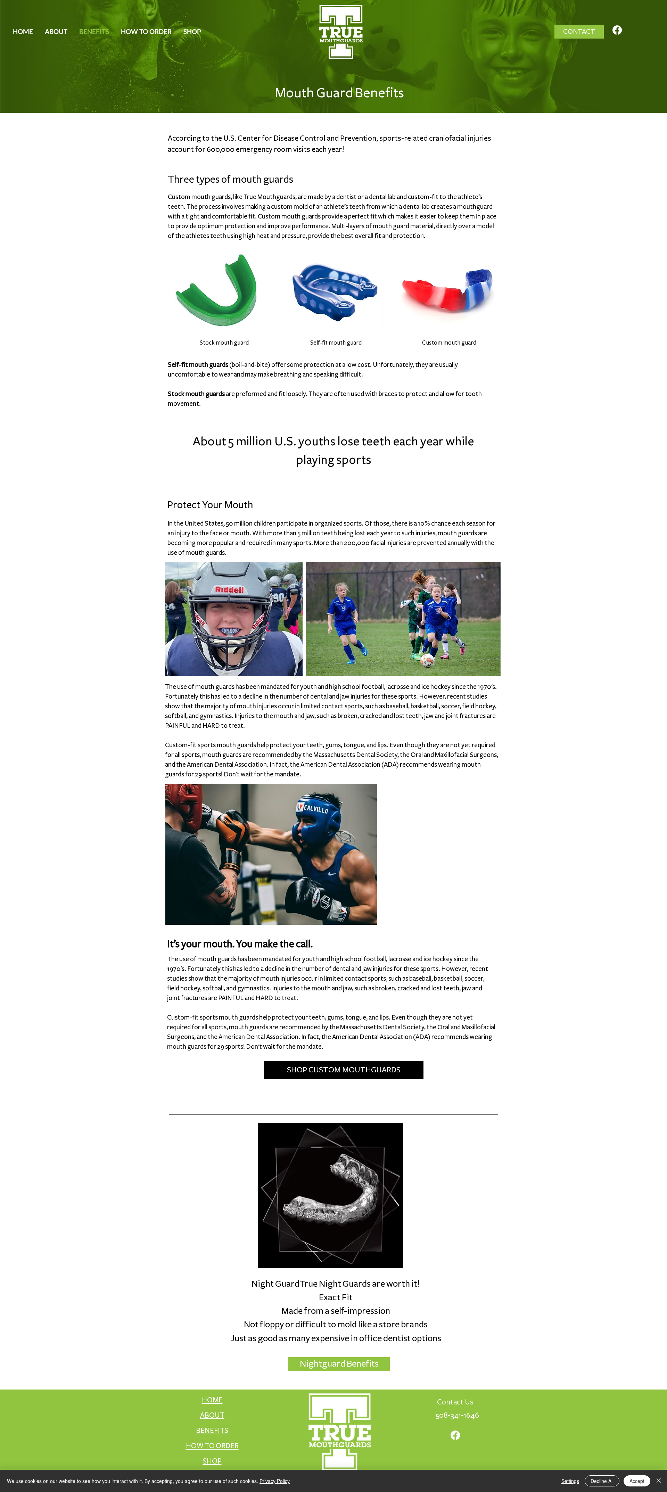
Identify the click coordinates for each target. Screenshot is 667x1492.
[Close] (658, 1480)
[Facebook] (617, 30)
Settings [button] (570, 1480)
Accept (636, 1480)
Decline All (602, 1480)
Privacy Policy (275, 1480)
